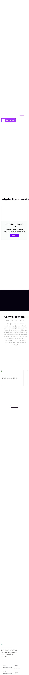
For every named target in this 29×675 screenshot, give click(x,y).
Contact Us (14, 235)
